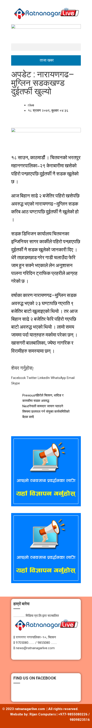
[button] (46, 47)
